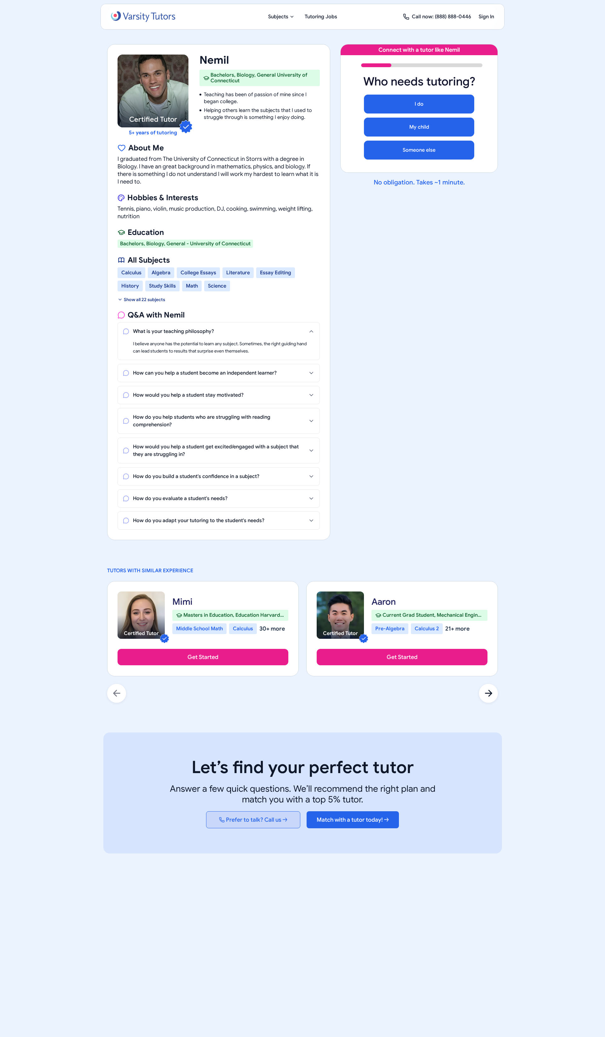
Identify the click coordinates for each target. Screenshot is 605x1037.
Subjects (278, 17)
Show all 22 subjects (144, 299)
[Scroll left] (116, 693)
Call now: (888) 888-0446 (441, 17)
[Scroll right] (488, 693)
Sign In (486, 17)
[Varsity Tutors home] (143, 16)
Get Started (202, 657)
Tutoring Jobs (321, 17)
